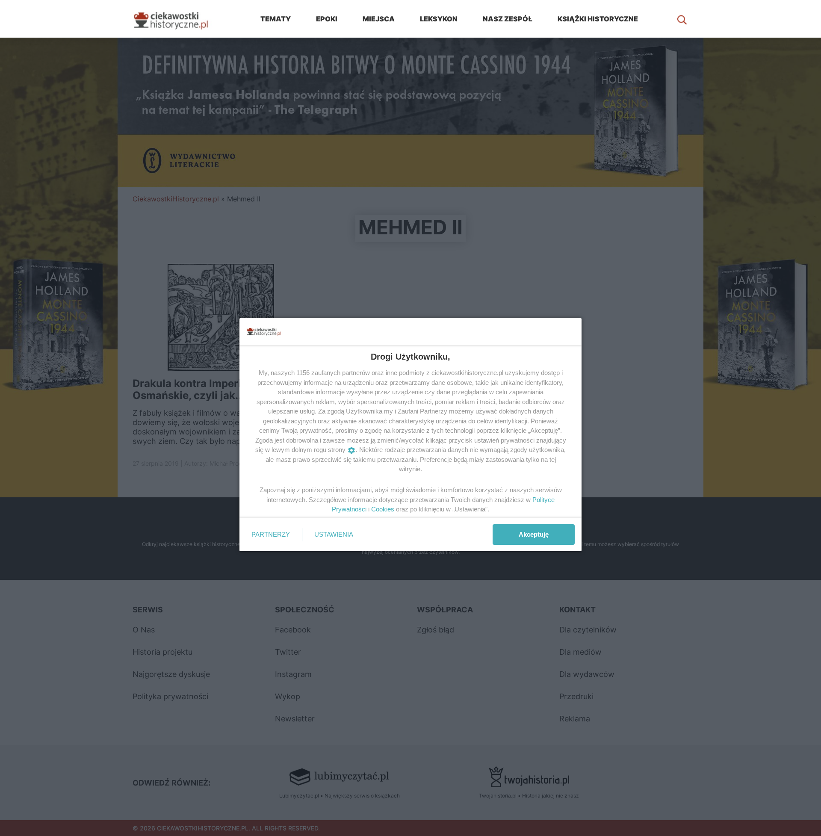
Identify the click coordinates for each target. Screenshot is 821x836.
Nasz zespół (507, 19)
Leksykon (439, 19)
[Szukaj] (682, 19)
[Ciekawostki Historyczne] (177, 19)
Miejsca (379, 19)
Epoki (326, 19)
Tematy (275, 19)
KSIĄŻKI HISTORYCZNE (598, 19)
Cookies (382, 509)
